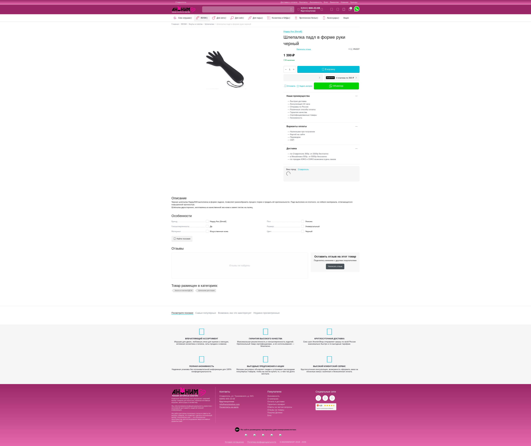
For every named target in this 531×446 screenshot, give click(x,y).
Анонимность (316, 2)
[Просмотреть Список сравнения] (331, 9)
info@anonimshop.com (229, 404)
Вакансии (334, 2)
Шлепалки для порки (206, 290)
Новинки (344, 2)
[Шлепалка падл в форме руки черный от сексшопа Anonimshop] (224, 69)
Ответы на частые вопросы (279, 407)
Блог (326, 2)
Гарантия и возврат (276, 404)
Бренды (353, 2)
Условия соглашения (234, 442)
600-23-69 (310, 8)
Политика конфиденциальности (261, 442)
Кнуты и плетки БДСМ (183, 290)
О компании (272, 399)
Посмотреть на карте (229, 407)
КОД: (350, 49)
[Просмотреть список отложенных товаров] (337, 9)
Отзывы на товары (275, 410)
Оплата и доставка (275, 401)
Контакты (303, 2)
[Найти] (291, 9)
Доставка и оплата (289, 2)
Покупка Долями (274, 412)
